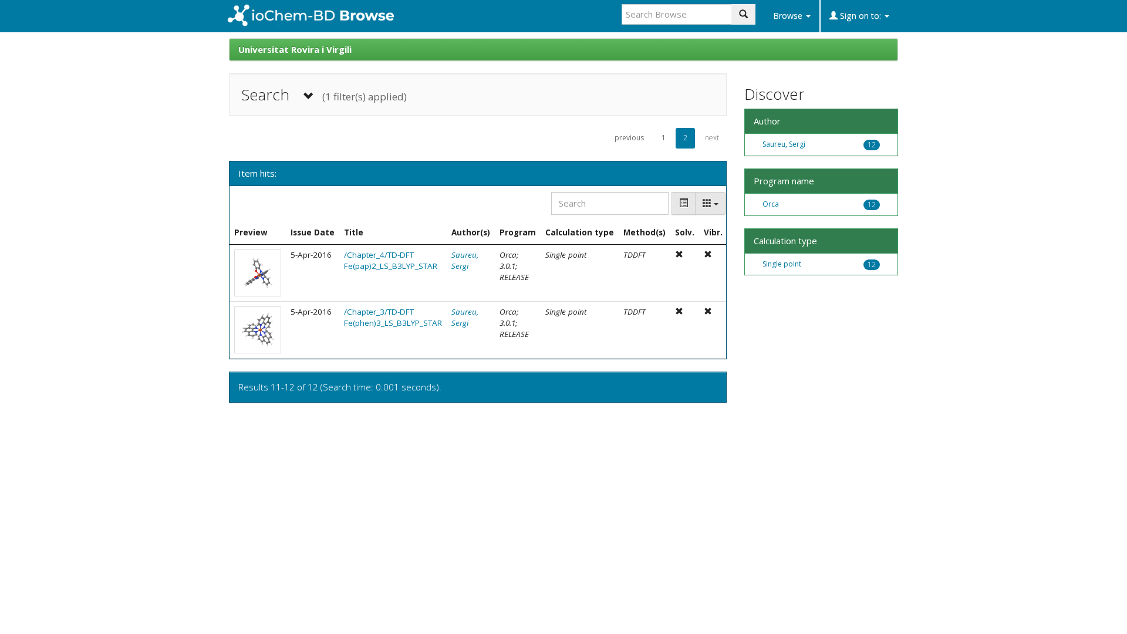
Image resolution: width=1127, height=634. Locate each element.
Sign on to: (860, 15)
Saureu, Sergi (464, 260)
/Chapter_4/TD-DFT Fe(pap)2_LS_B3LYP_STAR (390, 260)
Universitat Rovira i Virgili (295, 49)
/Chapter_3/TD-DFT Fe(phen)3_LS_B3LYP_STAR (393, 317)
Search (324, 94)
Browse (789, 15)
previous (629, 138)
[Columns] (710, 203)
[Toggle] (684, 203)
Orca (770, 204)
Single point (781, 264)
